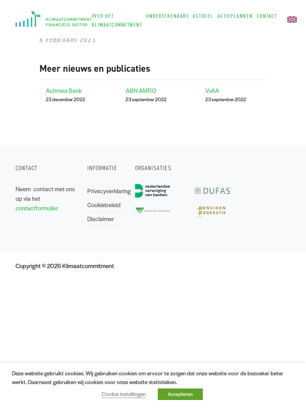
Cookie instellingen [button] (124, 394)
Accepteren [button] (180, 394)
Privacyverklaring (105, 190)
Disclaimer (100, 218)
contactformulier (37, 208)
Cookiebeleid (104, 204)
